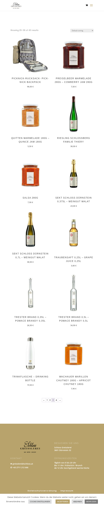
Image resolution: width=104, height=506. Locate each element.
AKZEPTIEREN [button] (62, 501)
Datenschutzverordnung (42, 490)
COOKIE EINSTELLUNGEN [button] (40, 501)
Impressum (66, 490)
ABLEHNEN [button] (77, 501)
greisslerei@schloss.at (23, 463)
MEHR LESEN (91, 501)
